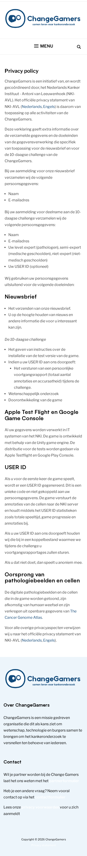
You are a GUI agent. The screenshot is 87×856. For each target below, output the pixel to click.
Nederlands (32, 106)
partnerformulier (64, 781)
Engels (49, 106)
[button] (43, 46)
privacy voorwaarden (40, 807)
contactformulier (50, 797)
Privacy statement (43, 845)
